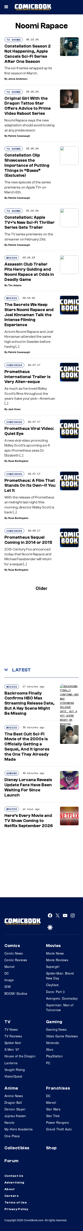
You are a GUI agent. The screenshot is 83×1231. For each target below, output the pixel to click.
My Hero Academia (18, 1129)
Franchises (58, 1088)
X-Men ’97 (11, 1049)
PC (48, 1063)
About (9, 1189)
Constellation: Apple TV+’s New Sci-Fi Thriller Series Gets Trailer (29, 222)
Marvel (9, 966)
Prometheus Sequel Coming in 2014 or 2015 (28, 540)
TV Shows (13, 40)
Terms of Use (15, 1202)
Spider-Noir (12, 1042)
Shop (51, 1148)
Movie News (55, 953)
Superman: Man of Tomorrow (60, 1007)
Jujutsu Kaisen (15, 1116)
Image (9, 980)
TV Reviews (13, 1036)
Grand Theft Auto (59, 1129)
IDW (7, 986)
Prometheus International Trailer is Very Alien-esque (27, 376)
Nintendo (52, 1042)
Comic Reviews (15, 960)
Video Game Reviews (62, 1036)
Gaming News (56, 1029)
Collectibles (16, 1148)
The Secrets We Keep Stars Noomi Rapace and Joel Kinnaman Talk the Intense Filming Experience (29, 314)
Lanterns (10, 1063)
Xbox (50, 1049)
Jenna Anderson (17, 78)
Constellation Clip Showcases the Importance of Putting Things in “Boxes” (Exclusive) (26, 165)
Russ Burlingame (18, 461)
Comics (12, 945)
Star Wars (53, 1109)
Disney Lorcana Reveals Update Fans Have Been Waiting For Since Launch (28, 787)
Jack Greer (14, 409)
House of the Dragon (19, 1056)
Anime (11, 1088)
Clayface (52, 985)
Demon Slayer (14, 1109)
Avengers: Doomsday (62, 998)
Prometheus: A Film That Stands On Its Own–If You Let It (30, 485)
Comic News (13, 953)
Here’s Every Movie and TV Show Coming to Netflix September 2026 (28, 820)
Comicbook (14, 365)
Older (41, 588)
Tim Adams (14, 285)
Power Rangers (57, 1122)
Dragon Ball (13, 1102)
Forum (11, 1160)
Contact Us (13, 1176)
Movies (11, 258)
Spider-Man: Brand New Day (60, 975)
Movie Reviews (57, 960)
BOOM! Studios (15, 993)
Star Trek (53, 1116)
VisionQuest (13, 1076)
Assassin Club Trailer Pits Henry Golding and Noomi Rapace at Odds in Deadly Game (29, 272)
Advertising (14, 1182)
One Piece (12, 1136)
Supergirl (53, 966)
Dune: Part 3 (55, 991)
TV (7, 1021)
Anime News (13, 1096)
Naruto (9, 1122)
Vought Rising (14, 1069)
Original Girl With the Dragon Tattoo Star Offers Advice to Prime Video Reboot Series (27, 106)
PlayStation (54, 1056)
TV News (11, 1029)
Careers (11, 1196)
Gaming (11, 773)
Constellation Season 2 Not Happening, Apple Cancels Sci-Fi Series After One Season (27, 54)
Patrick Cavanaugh (19, 135)
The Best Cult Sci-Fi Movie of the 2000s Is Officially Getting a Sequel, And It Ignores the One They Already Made (26, 747)
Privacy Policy (16, 1209)
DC (6, 973)
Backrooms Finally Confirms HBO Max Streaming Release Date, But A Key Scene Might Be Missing (29, 703)
